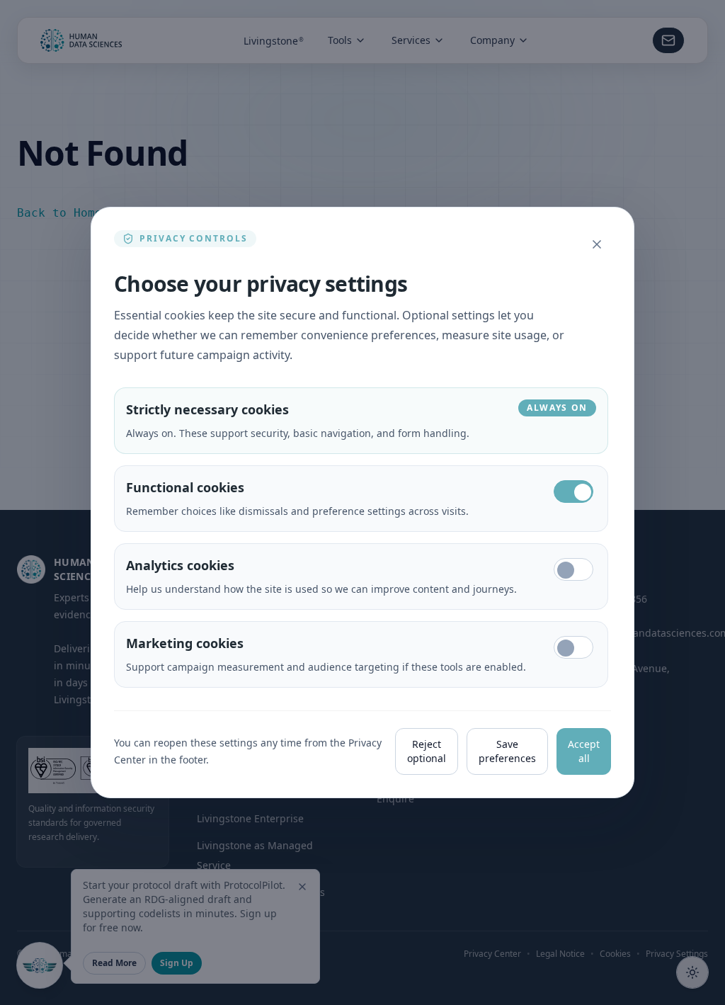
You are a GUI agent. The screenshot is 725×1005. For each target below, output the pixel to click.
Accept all (584, 751)
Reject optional (426, 751)
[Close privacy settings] (597, 244)
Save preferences (507, 751)
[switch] (573, 491)
